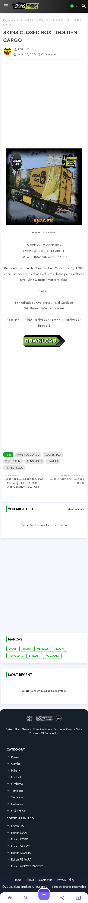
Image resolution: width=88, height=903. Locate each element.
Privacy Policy (65, 880)
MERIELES (43, 649)
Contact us (45, 880)
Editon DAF (18, 826)
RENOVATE (16, 656)
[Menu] (6, 6)
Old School (18, 811)
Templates (17, 791)
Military (15, 770)
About (30, 880)
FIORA (27, 649)
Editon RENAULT (21, 859)
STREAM (34, 656)
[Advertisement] (44, 103)
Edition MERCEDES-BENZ (27, 866)
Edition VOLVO (20, 846)
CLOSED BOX (53, 455)
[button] (74, 6)
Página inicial (11, 20)
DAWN (13, 649)
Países (15, 757)
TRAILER (53, 461)
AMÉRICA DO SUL (28, 455)
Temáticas (17, 797)
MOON (59, 649)
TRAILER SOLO (32, 20)
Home (17, 880)
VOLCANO (52, 656)
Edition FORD (19, 839)
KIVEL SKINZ (13, 461)
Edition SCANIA (21, 853)
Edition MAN (19, 833)
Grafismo (17, 784)
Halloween (17, 804)
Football (16, 777)
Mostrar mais (75, 509)
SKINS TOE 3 (34, 461)
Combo (16, 764)
